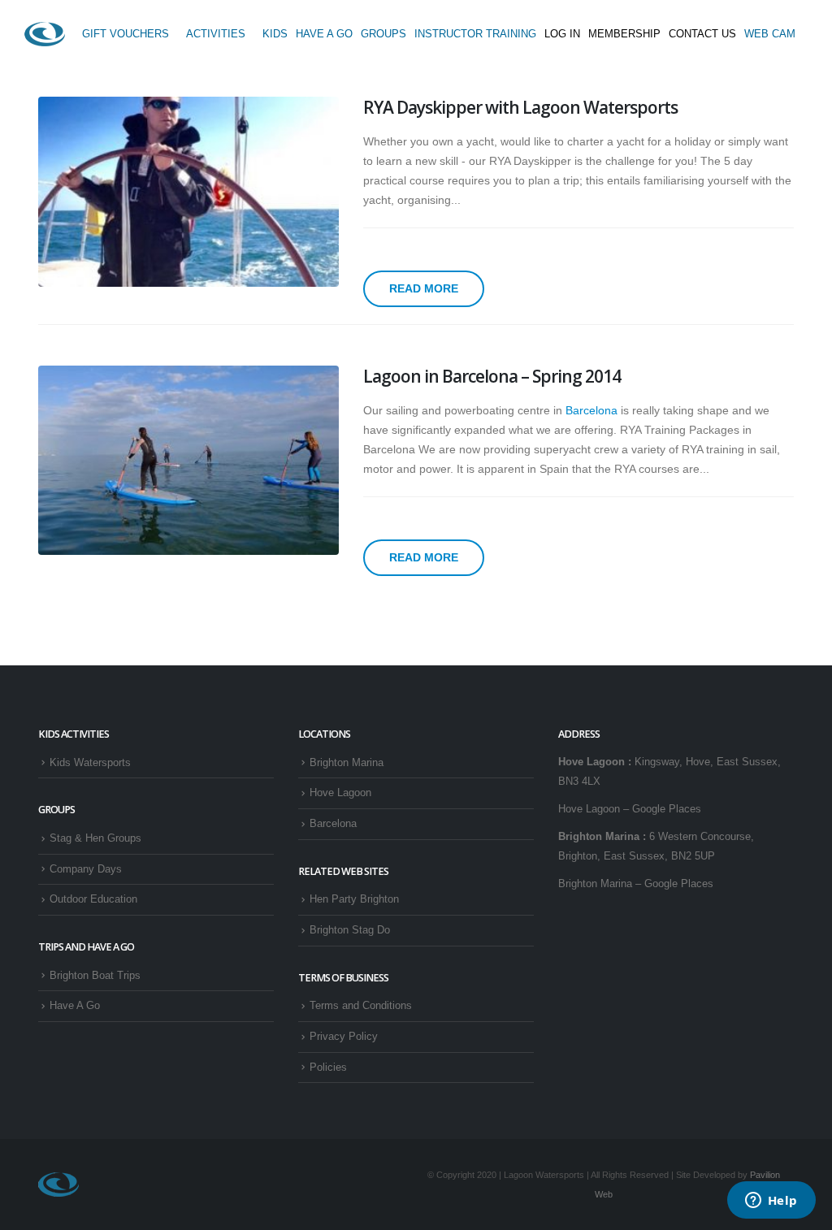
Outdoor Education (93, 899)
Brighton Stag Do (350, 930)
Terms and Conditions (361, 1005)
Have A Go (75, 1005)
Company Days (86, 869)
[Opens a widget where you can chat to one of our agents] (771, 1201)
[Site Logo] (44, 34)
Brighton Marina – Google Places (635, 884)
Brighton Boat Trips (95, 975)
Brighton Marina (347, 763)
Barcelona (592, 410)
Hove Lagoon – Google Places (629, 809)
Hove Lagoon (340, 793)
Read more (423, 288)
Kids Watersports (90, 763)
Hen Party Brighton (354, 899)
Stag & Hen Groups (95, 838)
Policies (328, 1067)
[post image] (188, 192)
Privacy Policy (344, 1036)
